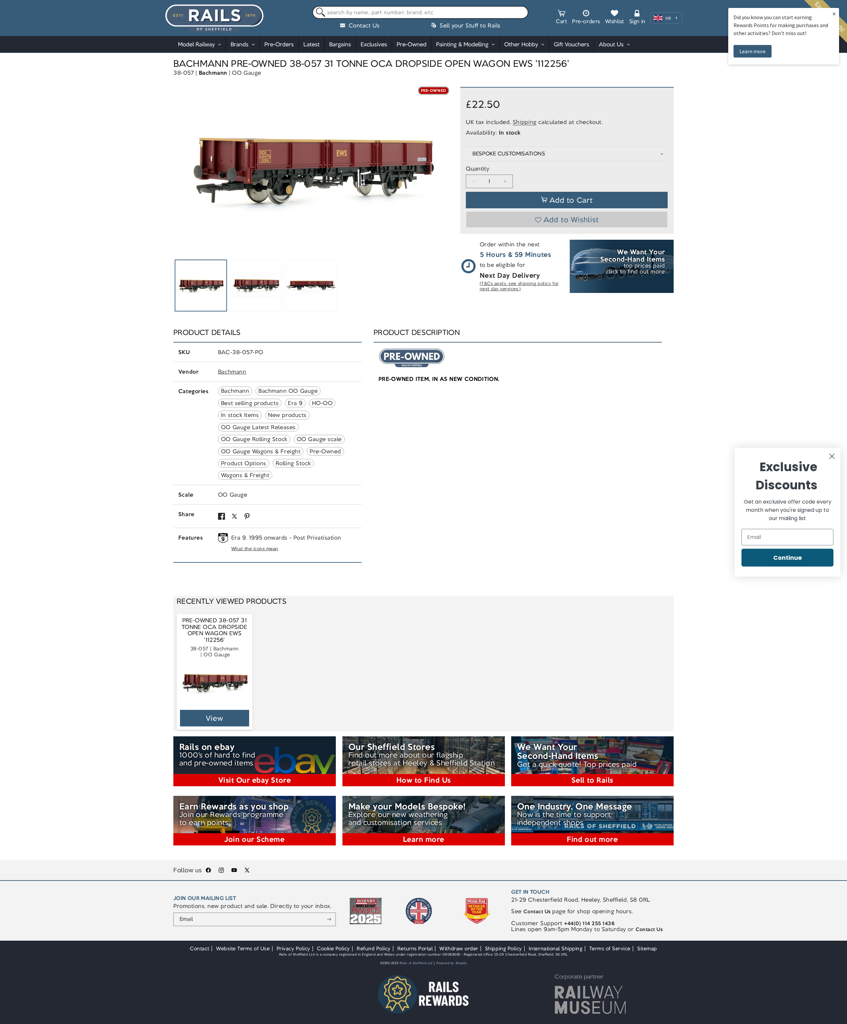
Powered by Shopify (451, 963)
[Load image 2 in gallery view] (256, 286)
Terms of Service (610, 948)
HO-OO (322, 403)
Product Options (243, 463)
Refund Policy (374, 948)
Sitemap (647, 948)
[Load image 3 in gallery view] (311, 286)
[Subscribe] (329, 919)
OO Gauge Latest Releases (258, 427)
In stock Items (240, 415)
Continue (787, 557)
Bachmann (213, 73)
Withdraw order (458, 948)
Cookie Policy (333, 948)
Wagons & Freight (245, 475)
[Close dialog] (832, 456)
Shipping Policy (503, 948)
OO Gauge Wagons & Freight (260, 451)
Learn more (752, 51)
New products (287, 415)
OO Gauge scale (319, 439)
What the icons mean (254, 549)
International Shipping (556, 948)
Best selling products (250, 403)
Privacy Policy (293, 948)
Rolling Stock (293, 463)
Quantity (477, 169)
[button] (561, 18)
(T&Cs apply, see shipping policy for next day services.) (519, 286)
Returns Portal (415, 948)
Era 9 (295, 403)
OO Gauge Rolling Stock (254, 439)
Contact (199, 948)
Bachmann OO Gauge (288, 391)
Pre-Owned (325, 451)
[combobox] (420, 12)
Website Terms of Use (243, 948)
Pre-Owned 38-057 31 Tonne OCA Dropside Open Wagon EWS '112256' (214, 630)
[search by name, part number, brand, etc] (319, 12)
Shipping (525, 122)
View (214, 718)
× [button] (834, 14)
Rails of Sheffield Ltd (416, 963)
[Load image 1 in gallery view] (201, 286)
